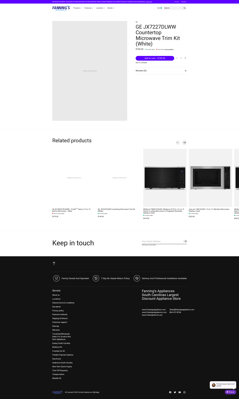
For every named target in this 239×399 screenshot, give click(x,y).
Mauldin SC (56, 378)
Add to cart (155, 58)
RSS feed (96, 392)
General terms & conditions (63, 302)
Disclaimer (56, 306)
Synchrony (56, 358)
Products (76, 8)
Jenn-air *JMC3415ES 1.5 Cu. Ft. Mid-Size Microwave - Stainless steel (209, 210)
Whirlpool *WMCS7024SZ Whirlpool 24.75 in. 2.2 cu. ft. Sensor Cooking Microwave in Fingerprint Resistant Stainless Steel (163, 211)
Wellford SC (57, 347)
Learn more (149, 2)
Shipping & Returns (60, 318)
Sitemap (55, 326)
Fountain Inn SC (58, 351)
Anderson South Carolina (62, 362)
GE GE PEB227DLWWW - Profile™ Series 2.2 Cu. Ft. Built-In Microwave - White (71, 210)
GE (137, 22)
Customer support (59, 322)
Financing (87, 8)
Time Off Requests (60, 370)
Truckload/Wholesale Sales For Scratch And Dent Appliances (61, 337)
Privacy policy (58, 310)
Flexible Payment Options (62, 355)
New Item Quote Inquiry (62, 366)
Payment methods (59, 314)
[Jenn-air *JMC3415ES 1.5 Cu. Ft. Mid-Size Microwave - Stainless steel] (210, 178)
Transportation (58, 374)
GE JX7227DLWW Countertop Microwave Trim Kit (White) (116, 210)
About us (56, 295)
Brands (110, 8)
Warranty (56, 330)
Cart (160, 8)
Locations (99, 8)
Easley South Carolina (61, 343)
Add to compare (141, 63)
